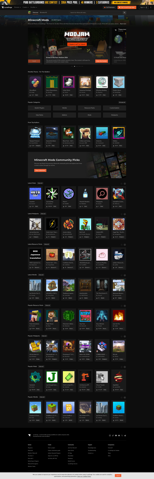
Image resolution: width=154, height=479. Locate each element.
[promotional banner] (77, 2)
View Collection (97, 61)
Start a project (51, 447)
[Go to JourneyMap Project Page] (52, 197)
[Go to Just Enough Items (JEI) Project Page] (52, 381)
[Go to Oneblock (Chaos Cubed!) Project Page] (35, 411)
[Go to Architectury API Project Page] (85, 381)
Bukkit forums (71, 461)
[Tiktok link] (113, 435)
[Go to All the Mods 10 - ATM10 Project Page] (35, 350)
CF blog (70, 453)
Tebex (109, 453)
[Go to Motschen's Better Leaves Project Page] (68, 319)
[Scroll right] (125, 183)
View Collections (40, 170)
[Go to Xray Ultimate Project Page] (102, 319)
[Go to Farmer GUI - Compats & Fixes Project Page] (52, 258)
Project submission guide (54, 450)
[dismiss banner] (151, 2)
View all (40, 183)
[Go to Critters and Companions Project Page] (85, 137)
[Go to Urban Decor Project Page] (68, 86)
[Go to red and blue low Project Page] (35, 228)
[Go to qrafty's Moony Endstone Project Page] (118, 258)
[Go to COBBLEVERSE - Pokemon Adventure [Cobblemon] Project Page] (102, 350)
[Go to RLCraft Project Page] (118, 350)
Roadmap (70, 458)
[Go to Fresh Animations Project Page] (35, 319)
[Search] (124, 12)
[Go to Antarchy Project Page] (102, 137)
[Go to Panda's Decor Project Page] (118, 86)
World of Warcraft (32, 453)
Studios (32, 7)
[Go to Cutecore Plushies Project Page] (102, 258)
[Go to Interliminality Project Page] (85, 289)
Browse (16, 7)
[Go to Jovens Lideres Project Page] (68, 228)
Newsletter (70, 455)
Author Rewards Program (54, 453)
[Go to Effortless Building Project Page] (102, 86)
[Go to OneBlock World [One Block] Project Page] (118, 411)
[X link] (122, 435)
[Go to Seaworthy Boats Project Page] (52, 137)
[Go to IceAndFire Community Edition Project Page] (118, 197)
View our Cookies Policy (84, 476)
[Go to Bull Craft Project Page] (85, 228)
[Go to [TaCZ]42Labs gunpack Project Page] (85, 258)
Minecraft (30, 450)
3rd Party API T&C (52, 458)
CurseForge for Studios (113, 450)
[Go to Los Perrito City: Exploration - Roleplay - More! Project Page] (35, 289)
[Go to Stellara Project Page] (118, 137)
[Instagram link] (110, 435)
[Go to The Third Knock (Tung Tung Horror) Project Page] (102, 289)
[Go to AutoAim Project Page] (35, 197)
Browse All (43, 12)
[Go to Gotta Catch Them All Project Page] (52, 228)
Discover (35, 12)
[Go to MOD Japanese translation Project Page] (35, 258)
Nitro (109, 455)
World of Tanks (31, 466)
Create (25, 7)
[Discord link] (119, 435)
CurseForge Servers (72, 463)
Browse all (122, 102)
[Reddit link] (125, 435)
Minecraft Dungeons (33, 463)
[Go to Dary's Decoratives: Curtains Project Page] (52, 86)
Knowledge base (92, 447)
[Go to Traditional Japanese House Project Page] (68, 289)
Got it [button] (118, 475)
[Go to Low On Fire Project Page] (118, 319)
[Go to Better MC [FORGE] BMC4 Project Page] (85, 350)
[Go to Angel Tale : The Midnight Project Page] (118, 228)
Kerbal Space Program (33, 461)
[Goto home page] (7, 7)
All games (30, 447)
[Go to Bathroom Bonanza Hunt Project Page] (118, 289)
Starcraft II (30, 458)
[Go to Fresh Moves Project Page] (52, 319)
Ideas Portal (71, 450)
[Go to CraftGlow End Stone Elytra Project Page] (68, 258)
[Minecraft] (29, 12)
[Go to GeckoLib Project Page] (35, 381)
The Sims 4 (30, 455)
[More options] (150, 7)
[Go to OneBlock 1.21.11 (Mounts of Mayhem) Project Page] (52, 411)
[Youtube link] (116, 435)
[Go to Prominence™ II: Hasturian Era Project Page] (68, 350)
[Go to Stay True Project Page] (85, 319)
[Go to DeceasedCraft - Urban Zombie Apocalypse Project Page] (52, 350)
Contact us (90, 453)
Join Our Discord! (72, 447)
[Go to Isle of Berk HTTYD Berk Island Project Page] (85, 411)
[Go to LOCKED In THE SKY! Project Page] (52, 289)
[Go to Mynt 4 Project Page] (68, 197)
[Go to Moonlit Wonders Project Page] (85, 197)
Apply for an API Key (53, 455)
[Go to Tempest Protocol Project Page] (35, 137)
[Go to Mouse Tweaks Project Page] (102, 381)
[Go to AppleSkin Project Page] (118, 381)
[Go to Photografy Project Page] (102, 197)
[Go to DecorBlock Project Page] (35, 86)
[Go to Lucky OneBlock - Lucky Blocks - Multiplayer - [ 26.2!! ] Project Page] (68, 411)
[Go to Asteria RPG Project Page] (102, 228)
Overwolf (110, 447)
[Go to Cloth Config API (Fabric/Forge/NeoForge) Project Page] (68, 381)
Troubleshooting (92, 450)
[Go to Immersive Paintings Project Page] (85, 86)
